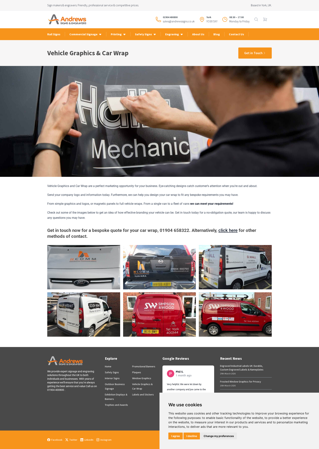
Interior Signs (112, 378)
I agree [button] (175, 436)
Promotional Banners (143, 366)
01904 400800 (170, 17)
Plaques (136, 372)
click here (228, 230)
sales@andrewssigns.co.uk (179, 21)
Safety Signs (112, 372)
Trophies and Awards (116, 405)
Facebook (56, 439)
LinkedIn (88, 439)
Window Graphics (141, 378)
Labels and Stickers (143, 394)
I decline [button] (191, 436)
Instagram (106, 439)
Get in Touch (253, 53)
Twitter (73, 439)
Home (108, 366)
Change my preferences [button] (219, 436)
